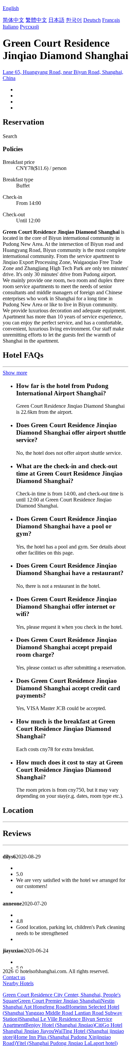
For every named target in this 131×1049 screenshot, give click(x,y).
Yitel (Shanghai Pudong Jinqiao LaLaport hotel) (67, 1043)
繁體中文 (36, 20)
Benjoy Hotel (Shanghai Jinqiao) (60, 1025)
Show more (15, 373)
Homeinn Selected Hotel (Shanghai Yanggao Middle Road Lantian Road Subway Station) (62, 1013)
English (11, 8)
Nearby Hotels (18, 983)
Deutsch (92, 20)
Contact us (14, 977)
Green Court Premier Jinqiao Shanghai (58, 1001)
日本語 (56, 20)
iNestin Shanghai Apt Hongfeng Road (59, 1004)
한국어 (74, 20)
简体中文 (13, 20)
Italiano (10, 27)
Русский (29, 27)
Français (111, 20)
